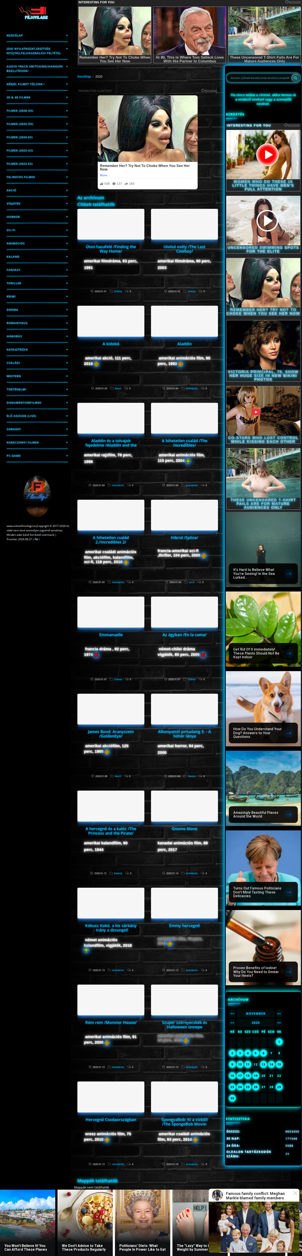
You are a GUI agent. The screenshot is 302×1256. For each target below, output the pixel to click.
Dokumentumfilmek (24, 403)
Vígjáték (14, 203)
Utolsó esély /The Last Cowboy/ (184, 248)
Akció (11, 190)
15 (279, 1064)
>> (279, 1014)
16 (232, 1076)
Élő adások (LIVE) (21, 416)
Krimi (11, 296)
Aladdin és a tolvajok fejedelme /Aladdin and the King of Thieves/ (111, 445)
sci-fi (11, 230)
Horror (13, 217)
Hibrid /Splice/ (184, 537)
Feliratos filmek (21, 177)
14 (271, 1064)
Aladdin (184, 344)
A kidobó (111, 344)
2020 (256, 1023)
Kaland (13, 257)
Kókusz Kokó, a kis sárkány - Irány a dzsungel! (111, 927)
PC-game (14, 456)
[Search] (295, 78)
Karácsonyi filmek (23, 442)
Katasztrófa (17, 349)
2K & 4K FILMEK (19, 97)
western (14, 376)
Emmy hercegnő (184, 925)
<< (232, 1014)
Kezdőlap (15, 35)
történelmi (16, 389)
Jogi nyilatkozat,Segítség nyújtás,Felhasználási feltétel (34, 51)
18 (248, 1076)
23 (232, 1087)
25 (248, 1087)
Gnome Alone (184, 828)
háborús (14, 336)
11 (248, 1064)
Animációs (16, 243)
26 (256, 1087)
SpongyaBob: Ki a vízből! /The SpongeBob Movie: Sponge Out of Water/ (184, 1124)
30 (232, 1098)
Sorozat (14, 429)
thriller (14, 283)
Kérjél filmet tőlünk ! (26, 84)
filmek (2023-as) (20, 150)
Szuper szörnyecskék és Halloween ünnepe (184, 1024)
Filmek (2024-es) (20, 137)
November (256, 1014)
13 (264, 1064)
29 (279, 1087)
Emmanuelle (111, 634)
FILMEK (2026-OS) (20, 111)
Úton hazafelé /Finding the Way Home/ (111, 248)
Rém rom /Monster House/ (111, 1022)
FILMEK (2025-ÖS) (20, 124)
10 (240, 1064)
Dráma (12, 310)
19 (256, 1076)
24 (240, 1087)
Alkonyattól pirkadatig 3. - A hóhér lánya (184, 733)
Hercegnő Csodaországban (111, 1119)
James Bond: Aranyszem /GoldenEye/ (111, 733)
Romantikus (17, 323)
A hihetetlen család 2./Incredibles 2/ (111, 539)
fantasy (14, 270)
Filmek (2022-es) (20, 164)
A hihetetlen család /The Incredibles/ (184, 442)
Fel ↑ (37, 539)
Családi (13, 363)
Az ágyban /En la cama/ (184, 634)
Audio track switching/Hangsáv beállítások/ (35, 68)
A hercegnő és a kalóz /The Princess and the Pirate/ (111, 830)
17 (240, 1076)
